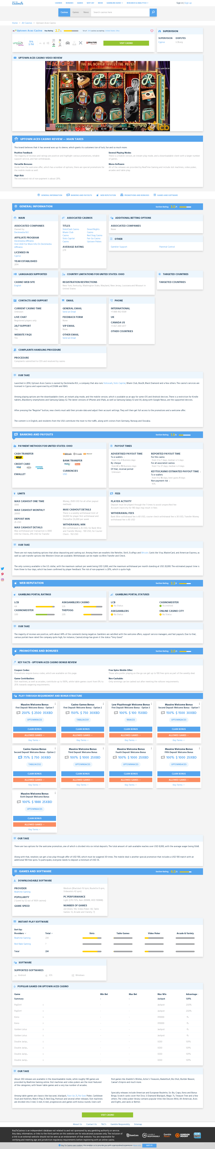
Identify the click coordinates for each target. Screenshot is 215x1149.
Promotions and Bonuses (136, 195)
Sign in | (180, 3)
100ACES (131, 720)
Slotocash (107, 383)
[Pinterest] (2, 574)
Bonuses (69, 3)
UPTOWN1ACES (34, 720)
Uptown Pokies (94, 241)
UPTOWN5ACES (178, 764)
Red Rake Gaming (22, 944)
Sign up (188, 3)
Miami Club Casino (68, 234)
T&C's (103, 1124)
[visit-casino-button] (31, 43)
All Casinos (27, 23)
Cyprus (161, 42)
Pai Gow (82, 1096)
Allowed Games (34, 735)
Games (80, 3)
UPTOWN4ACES (130, 764)
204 (89, 31)
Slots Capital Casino (69, 240)
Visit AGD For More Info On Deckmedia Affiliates (32, 245)
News (100, 3)
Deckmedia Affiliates (24, 241)
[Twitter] (2, 569)
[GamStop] (197, 1135)
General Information (51, 195)
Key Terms (34, 740)
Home (15, 23)
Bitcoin (144, 553)
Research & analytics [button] (137, 3)
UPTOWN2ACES (178, 720)
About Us (77, 1124)
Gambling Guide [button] (114, 3)
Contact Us (91, 1124)
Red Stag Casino (94, 235)
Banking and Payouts (81, 195)
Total (48, 933)
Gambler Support (119, 247)
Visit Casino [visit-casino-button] (126, 43)
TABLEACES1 (83, 720)
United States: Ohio (112, 31)
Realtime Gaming (22, 892)
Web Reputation (108, 195)
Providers (19, 933)
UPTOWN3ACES (82, 764)
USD (65, 474)
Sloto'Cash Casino (71, 229)
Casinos (58, 3)
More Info (137, 1145)
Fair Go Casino (93, 238)
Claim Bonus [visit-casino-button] (35, 729)
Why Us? (90, 3)
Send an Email (69, 312)
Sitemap (138, 1124)
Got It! (149, 1145)
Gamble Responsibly (120, 1124)
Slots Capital (119, 383)
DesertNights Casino (93, 231)
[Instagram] (2, 580)
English (17, 285)
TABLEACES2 (35, 764)
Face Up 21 (72, 1096)
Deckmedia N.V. (21, 232)
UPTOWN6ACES (34, 809)
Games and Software (167, 195)
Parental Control (167, 247)
